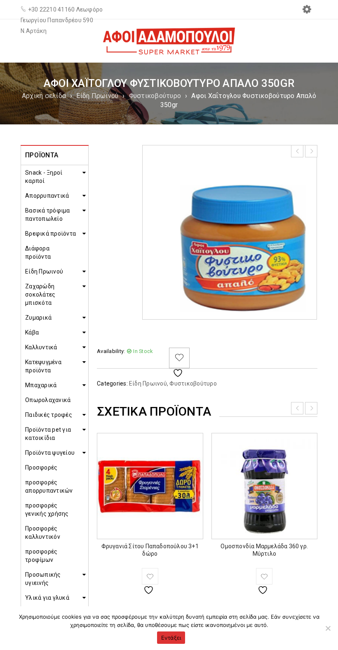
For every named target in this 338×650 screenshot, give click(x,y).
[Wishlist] (179, 358)
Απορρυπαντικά (47, 195)
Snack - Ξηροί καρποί (43, 176)
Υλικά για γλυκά (47, 597)
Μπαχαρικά (40, 385)
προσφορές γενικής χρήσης (47, 509)
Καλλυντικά (41, 347)
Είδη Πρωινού (97, 96)
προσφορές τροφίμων (41, 555)
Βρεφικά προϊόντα (50, 233)
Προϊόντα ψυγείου (50, 452)
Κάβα (32, 332)
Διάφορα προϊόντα (38, 252)
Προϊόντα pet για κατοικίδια (48, 433)
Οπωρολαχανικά (47, 400)
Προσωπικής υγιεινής (43, 578)
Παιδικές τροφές (48, 415)
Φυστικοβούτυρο (155, 96)
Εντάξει (171, 637)
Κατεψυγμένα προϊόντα (43, 366)
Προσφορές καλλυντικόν (42, 532)
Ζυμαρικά (38, 317)
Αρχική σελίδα (44, 96)
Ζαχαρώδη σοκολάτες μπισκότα (40, 294)
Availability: (111, 351)
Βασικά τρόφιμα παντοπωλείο (47, 214)
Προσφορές (41, 467)
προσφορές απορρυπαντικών (49, 486)
